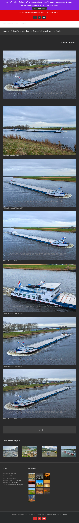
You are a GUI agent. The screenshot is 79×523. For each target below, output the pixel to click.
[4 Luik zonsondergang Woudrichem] (31, 483)
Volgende (71, 42)
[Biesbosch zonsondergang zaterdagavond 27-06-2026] (31, 498)
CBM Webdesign (57, 514)
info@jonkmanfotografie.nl (52, 12)
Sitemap (64, 514)
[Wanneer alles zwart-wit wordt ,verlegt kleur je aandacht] (39, 476)
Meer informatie (39, 8)
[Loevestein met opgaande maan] (47, 491)
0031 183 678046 (15, 480)
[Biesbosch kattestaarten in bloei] (31, 491)
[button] (4, 451)
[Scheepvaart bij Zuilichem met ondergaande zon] (47, 483)
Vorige (65, 42)
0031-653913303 (13, 482)
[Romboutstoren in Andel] (39, 483)
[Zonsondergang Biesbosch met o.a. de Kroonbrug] (47, 476)
